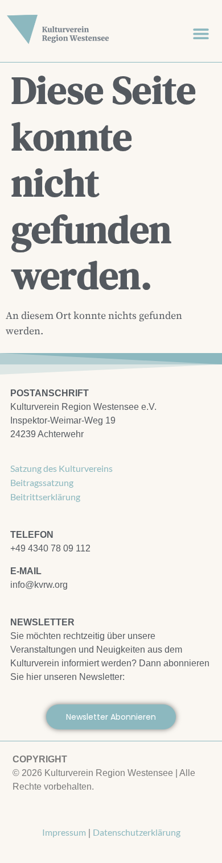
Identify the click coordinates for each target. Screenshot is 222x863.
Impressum (64, 832)
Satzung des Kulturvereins (61, 468)
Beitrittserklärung (45, 496)
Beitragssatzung (41, 482)
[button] (200, 33)
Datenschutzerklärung (136, 832)
